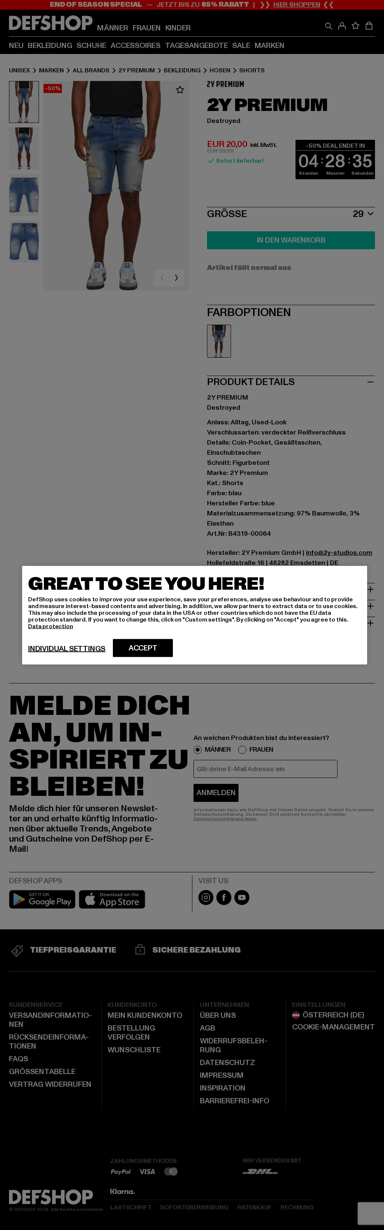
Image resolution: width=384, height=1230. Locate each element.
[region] (194, 615)
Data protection (50, 626)
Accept (143, 648)
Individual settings (66, 648)
